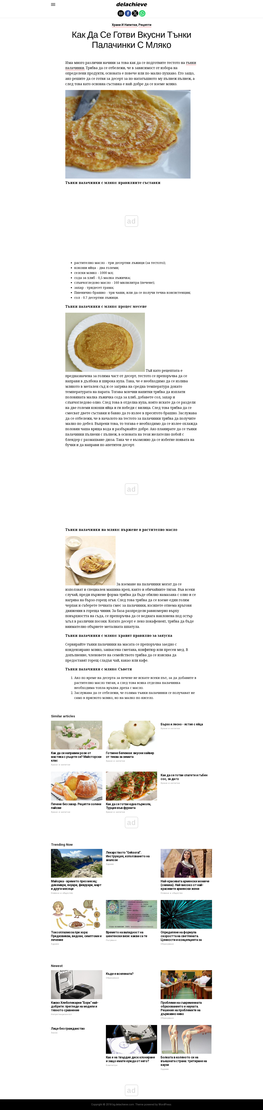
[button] (53, 4)
